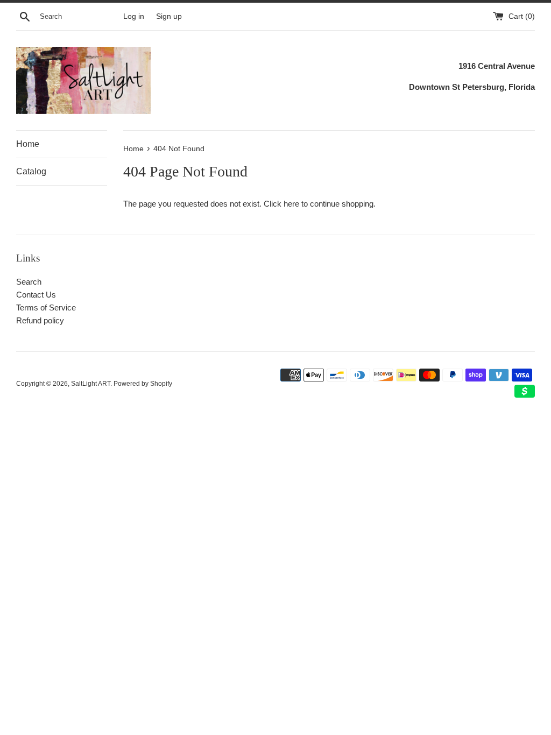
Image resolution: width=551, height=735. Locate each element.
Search (28, 281)
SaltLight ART (90, 383)
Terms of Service (46, 307)
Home (27, 144)
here (291, 203)
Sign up (169, 16)
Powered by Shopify (143, 383)
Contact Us (36, 294)
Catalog (31, 171)
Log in (133, 16)
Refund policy (40, 320)
